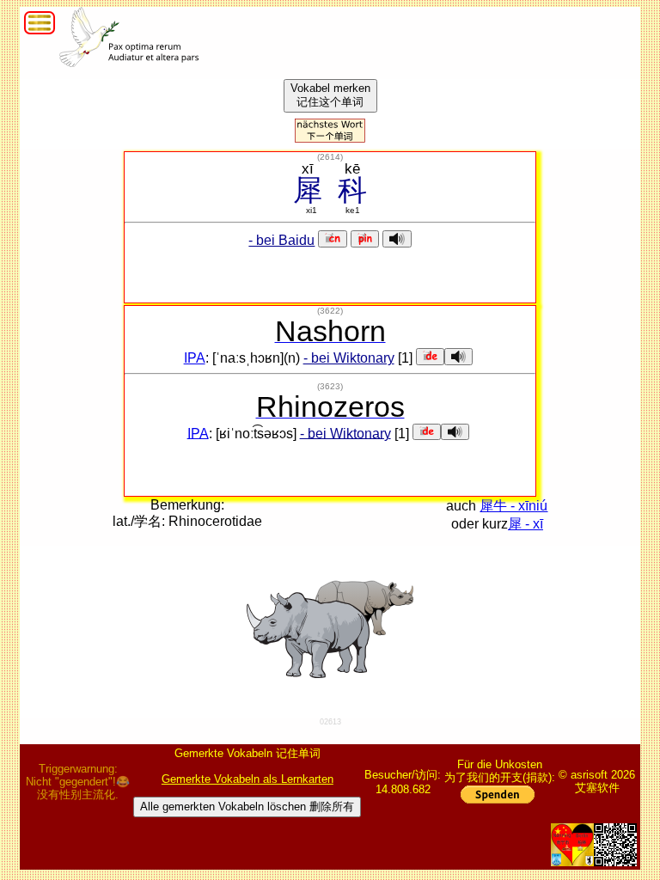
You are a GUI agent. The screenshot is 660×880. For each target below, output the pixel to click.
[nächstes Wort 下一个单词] (330, 138)
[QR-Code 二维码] (615, 844)
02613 (330, 722)
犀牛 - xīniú (513, 505)
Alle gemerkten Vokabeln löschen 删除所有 (247, 806)
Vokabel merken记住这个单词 (330, 95)
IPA (194, 358)
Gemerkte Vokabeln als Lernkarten (247, 779)
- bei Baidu (281, 240)
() (330, 157)
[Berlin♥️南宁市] (572, 844)
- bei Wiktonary (348, 358)
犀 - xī (525, 523)
